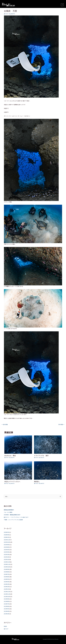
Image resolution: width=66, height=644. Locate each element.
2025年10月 (7, 542)
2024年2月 (6, 586)
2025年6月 (6, 547)
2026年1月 (6, 537)
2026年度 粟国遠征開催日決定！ (12, 515)
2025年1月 (6, 559)
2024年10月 (7, 567)
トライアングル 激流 (41, 455)
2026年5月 (6, 532)
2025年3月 (6, 554)
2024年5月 (6, 579)
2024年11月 (7, 564)
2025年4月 (6, 552)
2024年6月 (6, 577)
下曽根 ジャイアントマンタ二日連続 (13, 519)
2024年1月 (6, 589)
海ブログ (6, 14)
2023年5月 (6, 609)
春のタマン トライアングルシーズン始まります (16, 517)
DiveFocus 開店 (10, 455)
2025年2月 (6, 557)
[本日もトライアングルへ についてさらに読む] (18, 470)
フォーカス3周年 (8, 512)
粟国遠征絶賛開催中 (9, 510)
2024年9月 (6, 569)
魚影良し (37, 481)
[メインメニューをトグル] (62, 4)
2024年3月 (6, 584)
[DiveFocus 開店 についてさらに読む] (18, 444)
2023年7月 (6, 604)
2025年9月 (6, 544)
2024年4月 (6, 581)
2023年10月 (7, 596)
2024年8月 (6, 572)
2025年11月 (7, 540)
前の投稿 (5, 424)
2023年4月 (6, 611)
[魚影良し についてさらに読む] (48, 470)
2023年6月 (6, 606)
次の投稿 (61, 424)
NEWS (5, 626)
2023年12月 (7, 591)
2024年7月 (6, 574)
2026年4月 (6, 535)
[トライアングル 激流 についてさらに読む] (48, 444)
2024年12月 (7, 562)
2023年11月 (7, 594)
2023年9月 (6, 599)
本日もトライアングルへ (12, 481)
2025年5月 (6, 549)
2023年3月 (6, 614)
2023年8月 (6, 601)
